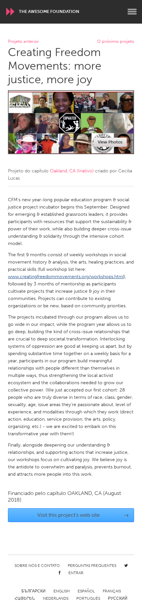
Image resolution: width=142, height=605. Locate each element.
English (61, 591)
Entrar (76, 573)
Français (112, 591)
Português (88, 598)
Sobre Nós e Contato (37, 565)
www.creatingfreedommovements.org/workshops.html (66, 276)
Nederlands (55, 598)
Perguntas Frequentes (92, 565)
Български (33, 591)
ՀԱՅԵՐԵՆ (25, 598)
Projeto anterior (23, 41)
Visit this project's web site (83, 515)
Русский (117, 598)
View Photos (110, 142)
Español (86, 591)
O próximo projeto (115, 41)
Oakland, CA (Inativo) (72, 171)
